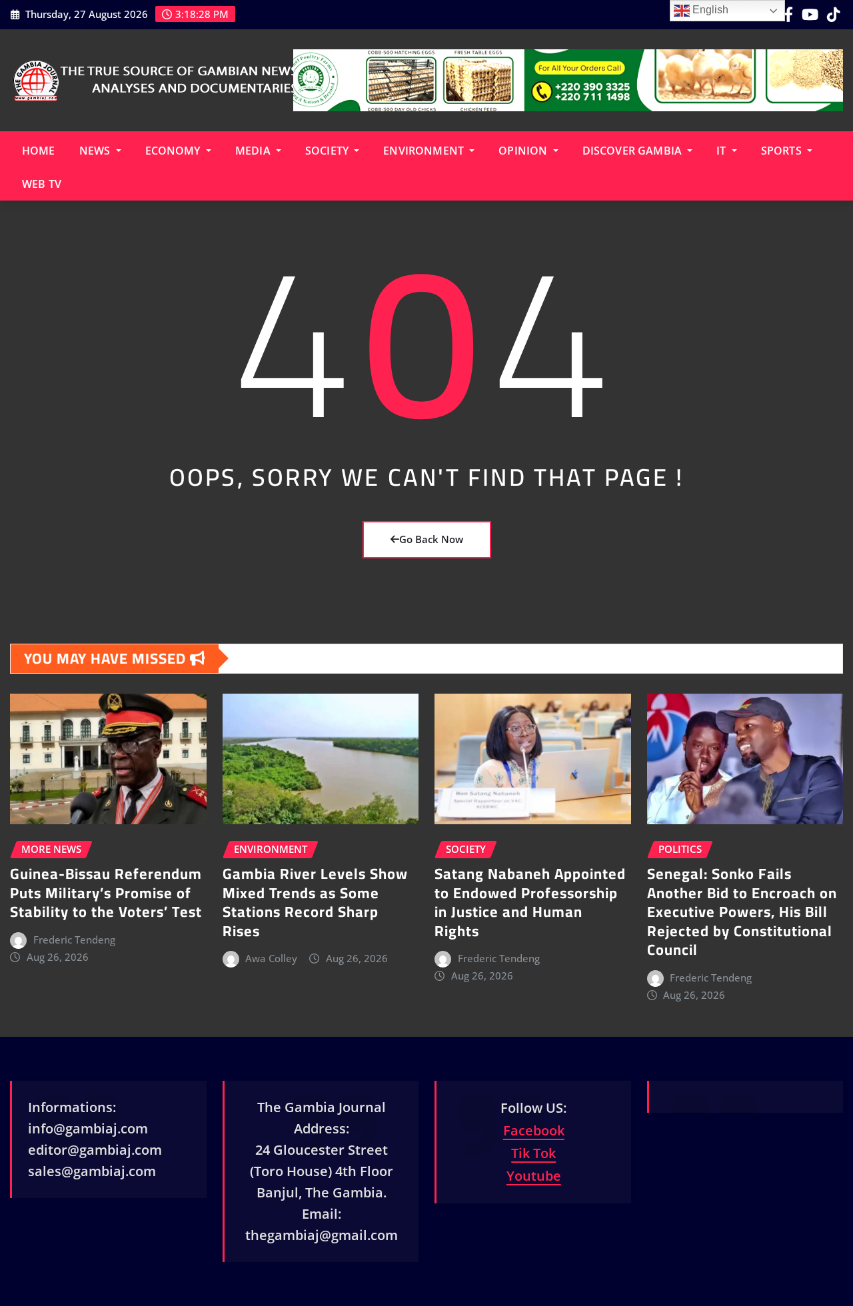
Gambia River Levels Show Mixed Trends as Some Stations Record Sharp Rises (315, 902)
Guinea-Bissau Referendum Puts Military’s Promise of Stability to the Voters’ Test (106, 893)
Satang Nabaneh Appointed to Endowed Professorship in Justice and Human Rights (530, 902)
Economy (174, 150)
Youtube (533, 1176)
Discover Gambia (633, 150)
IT (722, 150)
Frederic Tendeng (74, 939)
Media (254, 150)
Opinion (524, 150)
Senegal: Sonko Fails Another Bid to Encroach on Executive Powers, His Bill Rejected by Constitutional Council (742, 912)
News (96, 150)
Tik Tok (533, 1153)
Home (38, 150)
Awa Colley (271, 958)
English (709, 9)
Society (328, 150)
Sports (782, 150)
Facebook (533, 1130)
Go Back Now (431, 539)
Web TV (41, 184)
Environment (424, 150)
